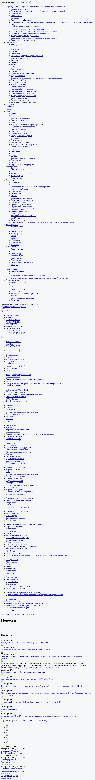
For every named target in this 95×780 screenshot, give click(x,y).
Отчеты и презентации (20, 147)
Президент (15, 53)
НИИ (13, 122)
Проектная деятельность (21, 205)
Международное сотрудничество (25, 36)
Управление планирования (22, 73)
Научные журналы (19, 129)
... (18, 720)
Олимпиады (11, 520)
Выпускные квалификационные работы (23, 606)
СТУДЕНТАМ (12, 324)
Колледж (9, 109)
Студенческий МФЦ (19, 80)
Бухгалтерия (16, 71)
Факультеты (11, 104)
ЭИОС (14, 162)
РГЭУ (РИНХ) (22, 2)
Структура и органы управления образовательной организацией (38, 11)
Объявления (16, 193)
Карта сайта (6, 778)
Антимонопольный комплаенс (24, 102)
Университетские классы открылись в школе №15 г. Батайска (27, 679)
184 (24, 720)
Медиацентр (11, 381)
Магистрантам (12, 225)
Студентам (10, 180)
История (14, 60)
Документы (16, 13)
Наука (8, 111)
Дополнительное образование (23, 158)
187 (34, 720)
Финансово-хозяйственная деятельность (28, 29)
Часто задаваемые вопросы (12, 771)
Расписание (16, 300)
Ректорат (14, 51)
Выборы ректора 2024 (20, 100)
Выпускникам (12, 269)
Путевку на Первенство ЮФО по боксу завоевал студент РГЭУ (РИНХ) (31, 702)
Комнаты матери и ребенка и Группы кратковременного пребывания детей (42, 222)
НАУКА (9, 317)
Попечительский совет (20, 58)
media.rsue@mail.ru (15, 769)
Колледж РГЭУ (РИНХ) (16, 366)
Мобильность (16, 240)
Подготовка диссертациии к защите (21, 586)
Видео (13, 64)
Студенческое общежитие (22, 207)
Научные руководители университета (27, 56)
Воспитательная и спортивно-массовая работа (30, 187)
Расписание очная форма (21, 198)
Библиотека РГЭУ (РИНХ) (17, 390)
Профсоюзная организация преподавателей (24, 394)
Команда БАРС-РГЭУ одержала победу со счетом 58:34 (24, 642)
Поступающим (17, 231)
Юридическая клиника (15, 392)
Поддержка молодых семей (22, 209)
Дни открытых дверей (15, 518)
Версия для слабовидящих (17, 7)
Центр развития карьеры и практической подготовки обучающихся (39, 278)
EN (5, 309)
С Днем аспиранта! (9, 709)
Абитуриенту (6, 762)
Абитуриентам (12, 167)
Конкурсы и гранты (19, 133)
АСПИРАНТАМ (13, 329)
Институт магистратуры (16, 359)
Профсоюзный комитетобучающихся (21, 212)
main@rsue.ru (12, 751)
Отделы (14, 156)
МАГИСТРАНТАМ (14, 326)
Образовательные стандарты (23, 40)
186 (31, 720)
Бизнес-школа (12, 368)
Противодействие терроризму (23, 89)
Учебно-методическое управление (20, 498)
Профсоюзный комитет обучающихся (22, 546)
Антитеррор (11, 445)
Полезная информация (20, 267)
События (14, 238)
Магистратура (17, 176)
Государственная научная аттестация (21, 485)
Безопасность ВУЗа (19, 84)
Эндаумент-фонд (13, 456)
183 (21, 720)
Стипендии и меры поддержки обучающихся (30, 33)
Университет (11, 42)
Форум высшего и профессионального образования (23, 672)
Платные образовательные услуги (25, 27)
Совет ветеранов (18, 87)
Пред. (13, 720)
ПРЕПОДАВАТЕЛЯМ (15, 333)
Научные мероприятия (20, 142)
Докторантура (17, 256)
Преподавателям (13, 280)
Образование (16, 16)
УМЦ (8, 370)
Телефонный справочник (16, 401)
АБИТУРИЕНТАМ (14, 322)
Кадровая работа (18, 76)
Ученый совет (17, 49)
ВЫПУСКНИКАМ (14, 331)
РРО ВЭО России (18, 82)
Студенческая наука (19, 131)
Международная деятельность (23, 96)
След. (44, 720)
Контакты (15, 245)
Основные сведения (19, 9)
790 (40, 720)
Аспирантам (11, 247)
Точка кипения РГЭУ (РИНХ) (23, 216)
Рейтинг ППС (17, 291)
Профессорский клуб (20, 98)
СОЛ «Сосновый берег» (16, 397)
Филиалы (10, 107)
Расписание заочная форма (22, 200)
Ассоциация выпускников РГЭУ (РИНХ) (28, 276)
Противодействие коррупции (23, 91)
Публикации (16, 140)
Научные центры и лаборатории (24, 145)
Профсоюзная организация (22, 298)
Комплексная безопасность (22, 93)
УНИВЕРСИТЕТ (13, 315)
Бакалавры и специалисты (22, 173)
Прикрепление (17, 258)
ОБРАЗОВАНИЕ (13, 320)
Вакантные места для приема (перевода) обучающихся (34, 31)
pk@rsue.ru (11, 760)
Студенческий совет (19, 189)
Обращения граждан (9, 776)
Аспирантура (16, 178)
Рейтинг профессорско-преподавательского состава (27, 603)
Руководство (16, 18)
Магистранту (16, 233)
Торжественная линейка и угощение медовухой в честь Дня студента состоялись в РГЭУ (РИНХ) (42, 686)
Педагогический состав (21, 20)
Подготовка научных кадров (23, 127)
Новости (14, 62)
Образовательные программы (23, 165)
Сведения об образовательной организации (47, 7)
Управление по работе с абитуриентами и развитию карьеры (36, 78)
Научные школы (18, 120)
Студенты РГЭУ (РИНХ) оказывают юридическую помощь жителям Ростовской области (38, 716)
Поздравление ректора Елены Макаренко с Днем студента (25, 649)
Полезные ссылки (18, 220)
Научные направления (20, 118)
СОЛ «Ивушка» (12, 399)
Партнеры (10, 454)
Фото (13, 67)
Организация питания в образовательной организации (34, 38)
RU (2, 309)
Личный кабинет (8, 311)
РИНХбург (15, 218)
